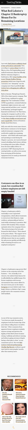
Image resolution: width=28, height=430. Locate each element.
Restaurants (5, 7)
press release (14, 68)
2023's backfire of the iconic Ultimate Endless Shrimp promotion (13, 79)
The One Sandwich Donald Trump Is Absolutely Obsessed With (7, 396)
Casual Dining (16, 7)
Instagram (4, 287)
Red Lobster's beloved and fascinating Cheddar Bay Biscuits (11, 344)
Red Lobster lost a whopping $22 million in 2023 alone (13, 88)
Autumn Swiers (7, 24)
